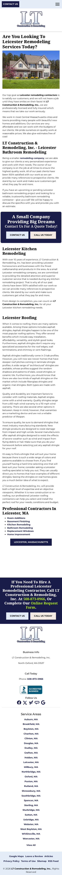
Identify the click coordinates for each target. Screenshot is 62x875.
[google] (43, 702)
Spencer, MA (31, 800)
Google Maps (16, 856)
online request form (42, 605)
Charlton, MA (31, 733)
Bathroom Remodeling (20, 528)
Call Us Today (43, 235)
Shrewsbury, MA (31, 791)
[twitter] (25, 702)
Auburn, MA (31, 719)
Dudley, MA (31, 748)
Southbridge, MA (31, 795)
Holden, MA (31, 757)
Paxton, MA (31, 781)
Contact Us (10, 4)
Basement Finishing (18, 521)
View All (31, 845)
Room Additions (16, 518)
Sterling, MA (31, 805)
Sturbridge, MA (31, 810)
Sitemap (41, 861)
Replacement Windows (20, 531)
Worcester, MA (31, 838)
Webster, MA (31, 824)
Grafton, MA (31, 752)
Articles (48, 856)
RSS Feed (53, 861)
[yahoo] (31, 702)
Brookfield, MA (31, 724)
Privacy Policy (11, 861)
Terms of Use (28, 861)
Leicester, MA (31, 762)
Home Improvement (18, 534)
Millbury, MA (31, 767)
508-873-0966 (34, 598)
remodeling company (32, 158)
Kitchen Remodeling (18, 524)
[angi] (37, 702)
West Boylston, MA (31, 829)
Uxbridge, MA (31, 819)
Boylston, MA (31, 729)
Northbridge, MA (31, 771)
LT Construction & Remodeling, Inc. (31, 868)
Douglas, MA (31, 743)
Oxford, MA (31, 776)
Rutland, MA (31, 786)
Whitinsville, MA (31, 833)
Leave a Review (34, 856)
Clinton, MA (31, 738)
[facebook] (19, 702)
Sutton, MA (31, 814)
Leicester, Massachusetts (31, 542)
